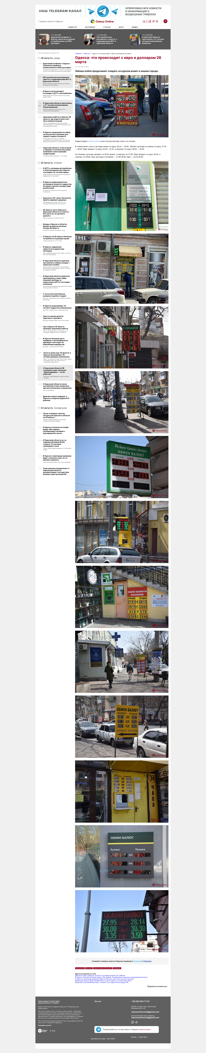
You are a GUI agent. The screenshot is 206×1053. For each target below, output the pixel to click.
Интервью (90, 27)
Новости (72, 27)
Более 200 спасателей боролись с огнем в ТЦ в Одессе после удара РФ (101, 982)
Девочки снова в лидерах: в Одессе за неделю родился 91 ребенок (100, 975)
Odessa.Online (145, 1029)
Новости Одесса (99, 968)
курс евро (89, 968)
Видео (135, 27)
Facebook (137, 961)
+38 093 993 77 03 (140, 1001)
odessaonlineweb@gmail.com (145, 1012)
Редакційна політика (44, 1025)
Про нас (97, 1001)
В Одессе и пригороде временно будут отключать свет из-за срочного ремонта (104, 979)
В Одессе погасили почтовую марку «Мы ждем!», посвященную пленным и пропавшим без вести (111, 977)
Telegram (147, 961)
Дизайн (134, 1037)
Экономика (116, 968)
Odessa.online (94, 141)
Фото (121, 27)
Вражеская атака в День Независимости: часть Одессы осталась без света (103, 981)
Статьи (107, 27)
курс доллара (80, 968)
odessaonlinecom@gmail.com (145, 1018)
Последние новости (48, 53)
